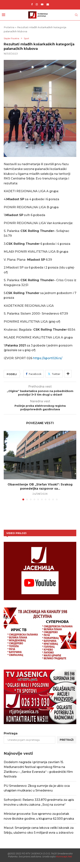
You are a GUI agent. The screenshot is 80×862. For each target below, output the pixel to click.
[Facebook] (32, 4)
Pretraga (10, 733)
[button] (7, 465)
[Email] (48, 4)
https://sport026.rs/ (47, 358)
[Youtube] (42, 4)
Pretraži (66, 739)
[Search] (76, 15)
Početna (9, 27)
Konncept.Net (64, 856)
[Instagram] (37, 4)
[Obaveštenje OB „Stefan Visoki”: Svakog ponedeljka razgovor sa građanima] (40, 455)
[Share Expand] (68, 373)
